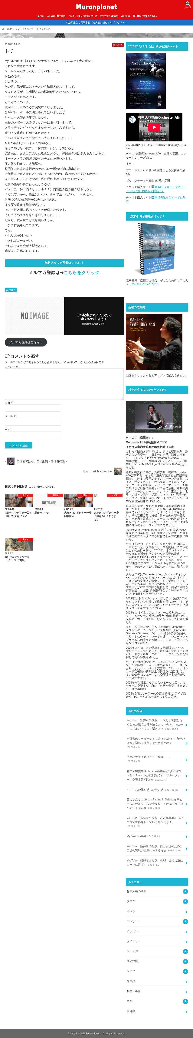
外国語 (131, 981)
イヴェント (134, 931)
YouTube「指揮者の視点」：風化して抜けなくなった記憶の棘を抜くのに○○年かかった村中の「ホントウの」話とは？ (155, 724)
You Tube (125, 16)
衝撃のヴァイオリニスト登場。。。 (149, 759)
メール (10, 416)
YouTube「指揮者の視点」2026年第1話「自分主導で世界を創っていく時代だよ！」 (156, 822)
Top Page (39, 16)
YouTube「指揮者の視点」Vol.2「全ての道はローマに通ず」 (155, 862)
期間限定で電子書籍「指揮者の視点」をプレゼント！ (97, 22)
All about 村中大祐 (56, 16)
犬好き (12, 290)
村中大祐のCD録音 (109, 16)
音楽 (129, 1001)
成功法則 (132, 961)
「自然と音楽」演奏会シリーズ (82, 16)
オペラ (131, 911)
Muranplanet (98, 6)
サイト (9, 429)
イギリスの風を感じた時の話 (152, 789)
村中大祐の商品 (136, 891)
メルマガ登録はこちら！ (25, 342)
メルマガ (132, 951)
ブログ (131, 901)
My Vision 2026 (143, 836)
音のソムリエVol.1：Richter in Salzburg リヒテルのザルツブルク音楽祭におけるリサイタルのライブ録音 (155, 803)
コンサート (134, 921)
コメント (12, 366)
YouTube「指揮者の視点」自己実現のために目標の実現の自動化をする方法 (155, 848)
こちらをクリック (82, 272)
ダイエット (134, 941)
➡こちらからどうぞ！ (145, 283)
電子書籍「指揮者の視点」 (145, 16)
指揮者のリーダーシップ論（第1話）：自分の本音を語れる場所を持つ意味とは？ (156, 743)
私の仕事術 (134, 991)
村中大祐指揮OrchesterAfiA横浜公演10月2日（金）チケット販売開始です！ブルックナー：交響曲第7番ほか (155, 775)
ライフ (131, 971)
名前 (9, 402)
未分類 (131, 1011)
